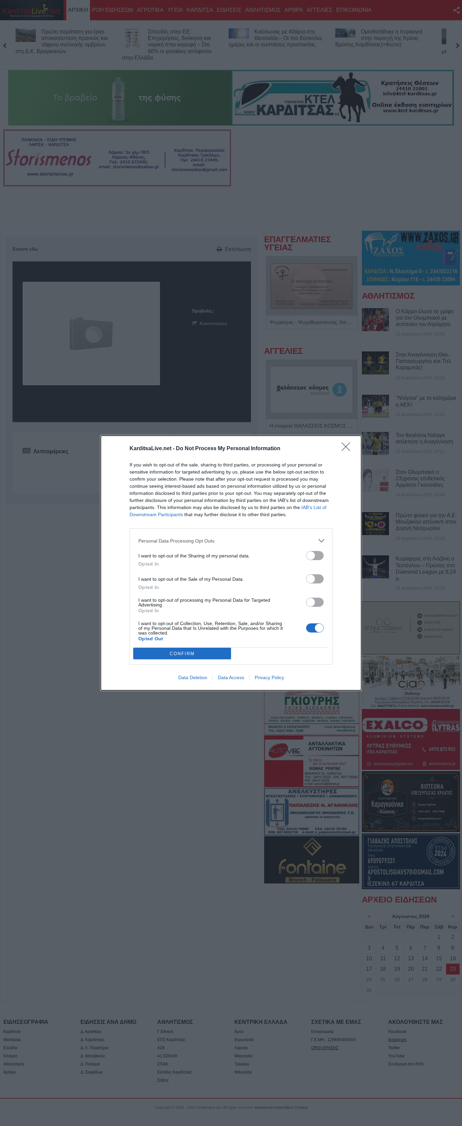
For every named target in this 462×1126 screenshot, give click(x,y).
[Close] (348, 448)
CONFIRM (182, 653)
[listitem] (231, 540)
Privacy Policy (269, 677)
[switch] (315, 555)
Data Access (231, 677)
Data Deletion (192, 677)
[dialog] (231, 563)
